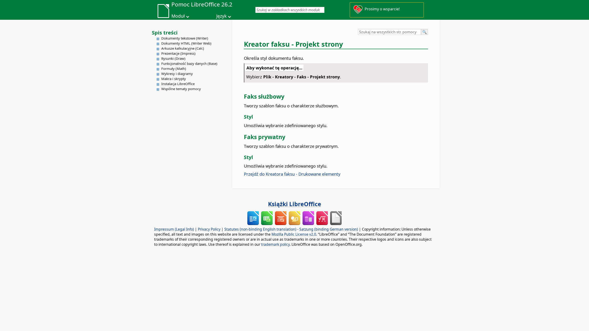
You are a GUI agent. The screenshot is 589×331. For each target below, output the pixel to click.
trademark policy (275, 244)
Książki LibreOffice (294, 204)
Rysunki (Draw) (173, 58)
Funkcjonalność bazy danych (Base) (189, 63)
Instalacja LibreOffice (178, 83)
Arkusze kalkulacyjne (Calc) (182, 48)
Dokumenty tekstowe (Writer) (184, 38)
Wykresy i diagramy (177, 73)
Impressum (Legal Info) (174, 229)
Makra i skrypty (173, 78)
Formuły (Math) (173, 68)
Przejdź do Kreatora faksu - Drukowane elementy (292, 174)
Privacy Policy (209, 229)
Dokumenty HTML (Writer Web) (186, 43)
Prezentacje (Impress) (178, 53)
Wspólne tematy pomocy (181, 88)
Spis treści (165, 32)
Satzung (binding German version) (328, 229)
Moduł (178, 16)
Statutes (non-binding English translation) (260, 229)
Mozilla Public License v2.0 (293, 234)
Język (221, 16)
